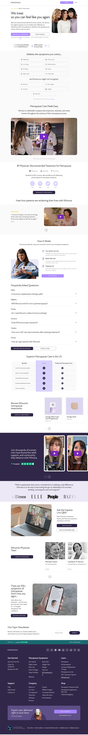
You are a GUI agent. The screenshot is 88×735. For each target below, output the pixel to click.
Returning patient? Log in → (65, 715)
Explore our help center (22, 348)
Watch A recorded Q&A (67, 530)
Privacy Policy (30, 727)
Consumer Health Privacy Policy (51, 727)
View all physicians (22, 557)
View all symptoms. (51, 99)
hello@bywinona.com (74, 727)
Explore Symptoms (19, 615)
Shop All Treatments (22, 415)
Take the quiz (40, 34)
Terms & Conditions (38, 727)
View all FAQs (45, 348)
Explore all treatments (44, 192)
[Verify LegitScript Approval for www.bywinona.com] (10, 727)
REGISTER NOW (67, 525)
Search (67, 2)
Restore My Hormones (20, 34)
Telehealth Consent (63, 727)
